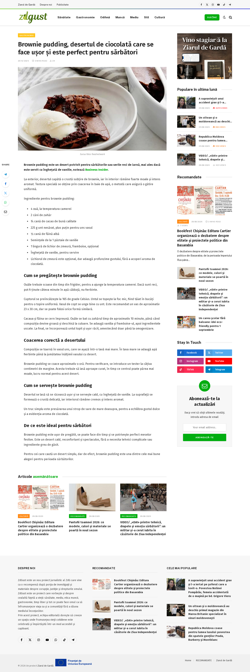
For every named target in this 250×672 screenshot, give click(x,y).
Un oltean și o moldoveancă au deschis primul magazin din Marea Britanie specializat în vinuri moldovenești (215, 120)
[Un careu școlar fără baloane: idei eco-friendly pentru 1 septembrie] (186, 322)
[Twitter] (5, 193)
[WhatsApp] (5, 202)
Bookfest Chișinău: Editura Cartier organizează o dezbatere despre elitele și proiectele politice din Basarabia (40, 528)
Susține (212, 17)
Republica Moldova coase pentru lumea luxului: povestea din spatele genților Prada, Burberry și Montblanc (214, 139)
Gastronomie (85, 17)
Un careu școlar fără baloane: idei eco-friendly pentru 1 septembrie (212, 324)
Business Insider (96, 169)
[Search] (230, 17)
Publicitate (63, 4)
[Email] (5, 211)
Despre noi (46, 4)
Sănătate (63, 17)
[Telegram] (5, 174)
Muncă (120, 17)
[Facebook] (5, 183)
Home (188, 660)
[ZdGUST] (33, 17)
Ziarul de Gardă (26, 4)
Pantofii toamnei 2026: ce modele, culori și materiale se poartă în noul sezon (90, 526)
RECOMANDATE (77, 516)
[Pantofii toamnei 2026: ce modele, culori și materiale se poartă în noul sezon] (92, 497)
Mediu (134, 17)
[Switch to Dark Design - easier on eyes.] (224, 17)
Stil (146, 17)
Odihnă (105, 17)
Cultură (159, 17)
